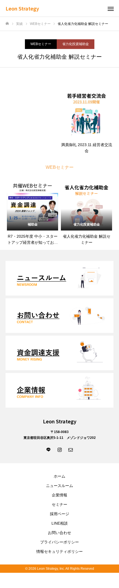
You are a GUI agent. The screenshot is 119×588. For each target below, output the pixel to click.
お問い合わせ (59, 532)
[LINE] (48, 449)
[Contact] (70, 449)
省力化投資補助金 (75, 44)
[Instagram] (59, 449)
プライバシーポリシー (59, 542)
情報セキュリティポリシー (59, 551)
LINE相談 (59, 523)
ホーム (59, 476)
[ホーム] (7, 23)
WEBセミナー (40, 44)
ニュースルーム (59, 485)
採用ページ (59, 514)
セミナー (59, 504)
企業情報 (59, 495)
